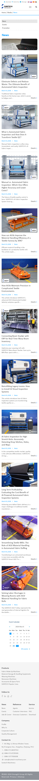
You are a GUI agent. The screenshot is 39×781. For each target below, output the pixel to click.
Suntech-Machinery (8, 763)
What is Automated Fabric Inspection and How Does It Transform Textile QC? (14, 135)
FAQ (30, 711)
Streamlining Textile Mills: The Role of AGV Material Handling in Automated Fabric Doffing (15, 545)
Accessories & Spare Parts (11, 682)
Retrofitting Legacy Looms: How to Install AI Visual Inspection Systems (16, 389)
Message (24, 2)
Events (4, 25)
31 (17, 646)
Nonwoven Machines (9, 679)
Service (31, 708)
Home (4, 13)
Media (9, 13)
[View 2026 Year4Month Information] (29, 626)
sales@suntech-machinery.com (15, 760)
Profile (4, 724)
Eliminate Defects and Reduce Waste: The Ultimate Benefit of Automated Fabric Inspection (15, 84)
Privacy (13, 777)
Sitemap (21, 777)
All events (24, 649)
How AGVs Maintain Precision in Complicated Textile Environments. (16, 288)
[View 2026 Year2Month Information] (10, 626)
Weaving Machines (8, 676)
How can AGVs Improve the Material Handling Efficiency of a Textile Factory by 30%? (16, 238)
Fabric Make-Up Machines (11, 671)
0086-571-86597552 (11, 750)
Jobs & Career (6, 715)
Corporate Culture (8, 731)
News (4, 21)
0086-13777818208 (11, 756)
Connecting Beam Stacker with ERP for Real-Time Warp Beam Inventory (15, 339)
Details (33, 98)
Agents (15, 708)
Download (8, 2)
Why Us (4, 728)
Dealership (16, 2)
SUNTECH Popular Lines (10, 684)
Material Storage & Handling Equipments (16, 674)
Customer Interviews (20, 711)
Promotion (6, 28)
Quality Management (9, 734)
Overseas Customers (20, 715)
